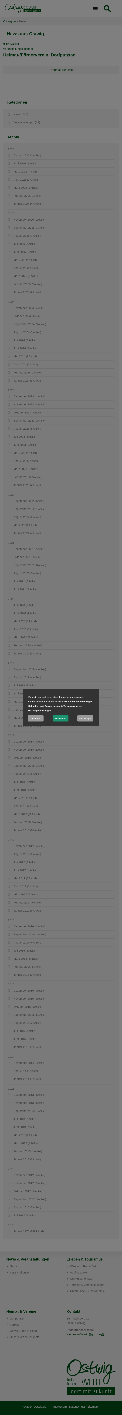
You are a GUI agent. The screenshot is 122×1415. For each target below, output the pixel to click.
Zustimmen (60, 718)
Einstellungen (85, 718)
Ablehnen (35, 718)
